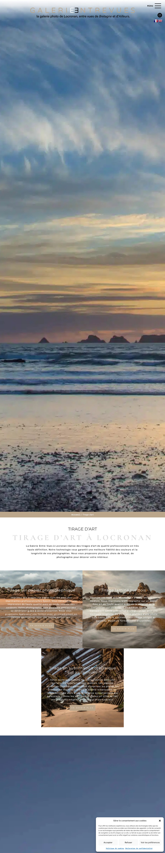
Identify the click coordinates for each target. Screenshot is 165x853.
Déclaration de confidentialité (138, 848)
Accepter (108, 842)
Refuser (128, 842)
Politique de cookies (115, 848)
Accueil (75, 514)
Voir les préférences (150, 842)
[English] (160, 20)
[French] (156, 20)
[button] (160, 820)
